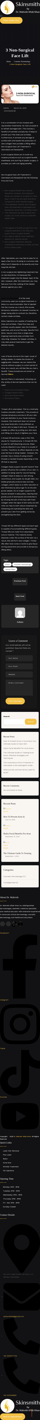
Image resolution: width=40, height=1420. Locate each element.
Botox (5, 1159)
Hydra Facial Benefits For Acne (17, 833)
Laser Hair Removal (11, 1151)
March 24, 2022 (20, 108)
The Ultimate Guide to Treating (17, 853)
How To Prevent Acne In (14, 817)
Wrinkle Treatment (11, 1167)
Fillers (10, 374)
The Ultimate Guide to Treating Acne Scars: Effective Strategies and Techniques (18, 755)
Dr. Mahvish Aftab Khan (22, 1136)
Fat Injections (8, 1171)
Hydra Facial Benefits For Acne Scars (18, 748)
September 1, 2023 (12, 856)
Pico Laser (7, 1155)
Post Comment (15, 701)
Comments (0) (9, 111)
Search (6, 716)
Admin (6, 108)
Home (9, 61)
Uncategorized (10, 883)
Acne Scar (7, 1163)
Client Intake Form (11, 20)
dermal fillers (10, 569)
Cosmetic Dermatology (22, 61)
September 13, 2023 (12, 836)
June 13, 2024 (10, 820)
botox (7, 564)
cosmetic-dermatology (22, 564)
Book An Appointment (12, 1417)
